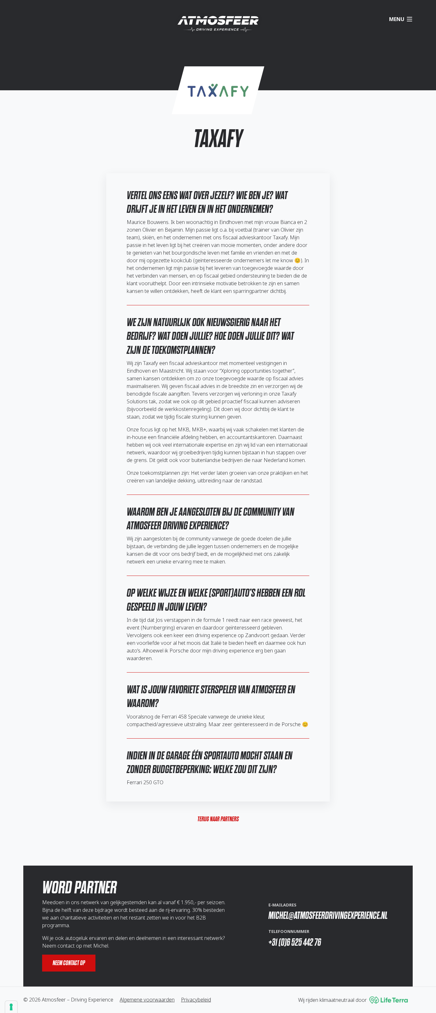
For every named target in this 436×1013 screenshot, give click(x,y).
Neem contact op (69, 962)
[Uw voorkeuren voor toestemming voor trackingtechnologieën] (11, 1007)
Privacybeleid (196, 999)
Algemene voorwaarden (147, 999)
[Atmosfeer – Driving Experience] (218, 24)
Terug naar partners (218, 819)
